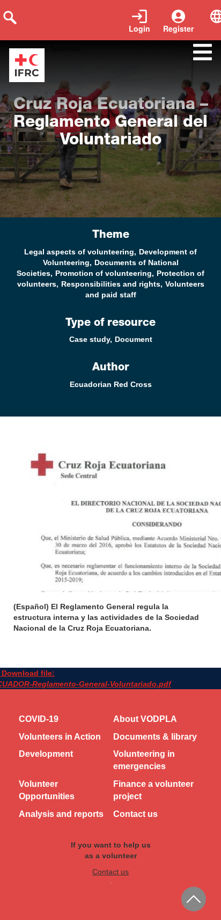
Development (46, 753)
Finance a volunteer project (153, 790)
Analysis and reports (61, 814)
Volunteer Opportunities (47, 790)
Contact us (135, 814)
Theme (110, 235)
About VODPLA (145, 719)
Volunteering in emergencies (144, 760)
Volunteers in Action (60, 736)
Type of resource (110, 323)
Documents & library (155, 736)
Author (110, 368)
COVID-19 (38, 719)
